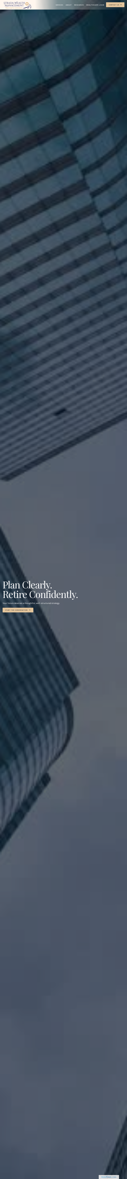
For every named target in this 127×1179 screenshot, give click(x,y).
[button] (59, 5)
